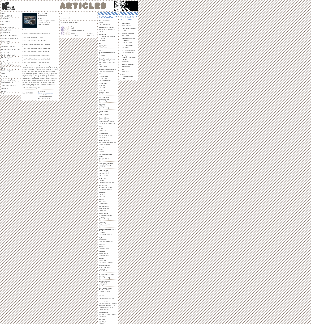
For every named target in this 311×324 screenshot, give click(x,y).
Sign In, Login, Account (8, 80)
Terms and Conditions (8, 85)
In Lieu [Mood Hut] (102, 128)
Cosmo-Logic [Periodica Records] (105, 78)
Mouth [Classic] (101, 149)
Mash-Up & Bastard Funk (9, 38)
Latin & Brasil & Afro (7, 27)
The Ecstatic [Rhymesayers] (103, 201)
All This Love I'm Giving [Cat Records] (106, 135)
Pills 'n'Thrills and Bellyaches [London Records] (107, 142)
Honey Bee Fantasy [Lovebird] (106, 165)
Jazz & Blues (5, 21)
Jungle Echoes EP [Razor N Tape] (104, 99)
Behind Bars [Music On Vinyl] (104, 246)
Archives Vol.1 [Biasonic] (103, 321)
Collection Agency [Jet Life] (104, 92)
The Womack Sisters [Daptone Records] (105, 289)
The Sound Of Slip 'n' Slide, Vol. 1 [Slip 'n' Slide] (107, 62)
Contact (3, 91)
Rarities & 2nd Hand (8, 55)
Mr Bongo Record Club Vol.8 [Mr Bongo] (107, 314)
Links (3, 94)
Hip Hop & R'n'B (6, 16)
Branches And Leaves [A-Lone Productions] (105, 187)
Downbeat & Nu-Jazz (8, 47)
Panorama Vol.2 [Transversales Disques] (106, 296)
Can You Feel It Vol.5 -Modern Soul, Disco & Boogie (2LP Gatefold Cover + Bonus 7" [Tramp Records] (108, 305)
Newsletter (4, 88)
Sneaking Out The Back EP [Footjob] (107, 29)
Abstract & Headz (7, 44)
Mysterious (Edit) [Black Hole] (104, 208)
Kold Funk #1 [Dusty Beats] (104, 283)
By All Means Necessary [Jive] (107, 71)
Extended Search (7, 64)
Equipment (4, 76)
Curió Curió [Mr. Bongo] (103, 85)
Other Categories (7, 58)
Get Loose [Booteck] (102, 194)
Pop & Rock (5, 52)
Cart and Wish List (7, 83)
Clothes (3, 68)
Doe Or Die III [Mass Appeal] (103, 45)
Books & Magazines (7, 71)
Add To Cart (91, 36)
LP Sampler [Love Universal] (104, 106)
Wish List (42, 91)
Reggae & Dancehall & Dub (10, 49)
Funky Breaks (5, 41)
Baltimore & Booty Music (9, 35)
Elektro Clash (5, 33)
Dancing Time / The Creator (127, 76)
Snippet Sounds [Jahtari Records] (104, 253)
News (3, 13)
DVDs (3, 74)
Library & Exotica (6, 30)
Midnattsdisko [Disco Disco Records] (105, 239)
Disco (3, 24)
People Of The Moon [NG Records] (105, 224)
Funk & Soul (5, 19)
